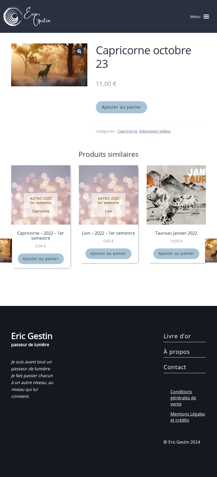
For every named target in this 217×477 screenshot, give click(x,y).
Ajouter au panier (121, 107)
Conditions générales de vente (183, 398)
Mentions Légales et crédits (187, 417)
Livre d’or (177, 336)
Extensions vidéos (155, 131)
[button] (79, 51)
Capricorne (127, 131)
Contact (175, 367)
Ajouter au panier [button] (40, 258)
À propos (177, 351)
